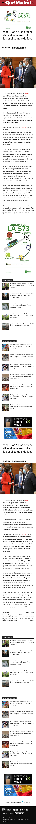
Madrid (27, 93)
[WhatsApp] (16, 52)
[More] (33, 52)
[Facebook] (4, 52)
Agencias (7, 48)
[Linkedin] (25, 52)
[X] (8, 52)
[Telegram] (21, 52)
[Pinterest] (12, 52)
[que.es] (18, 2)
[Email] (29, 52)
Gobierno (23, 127)
